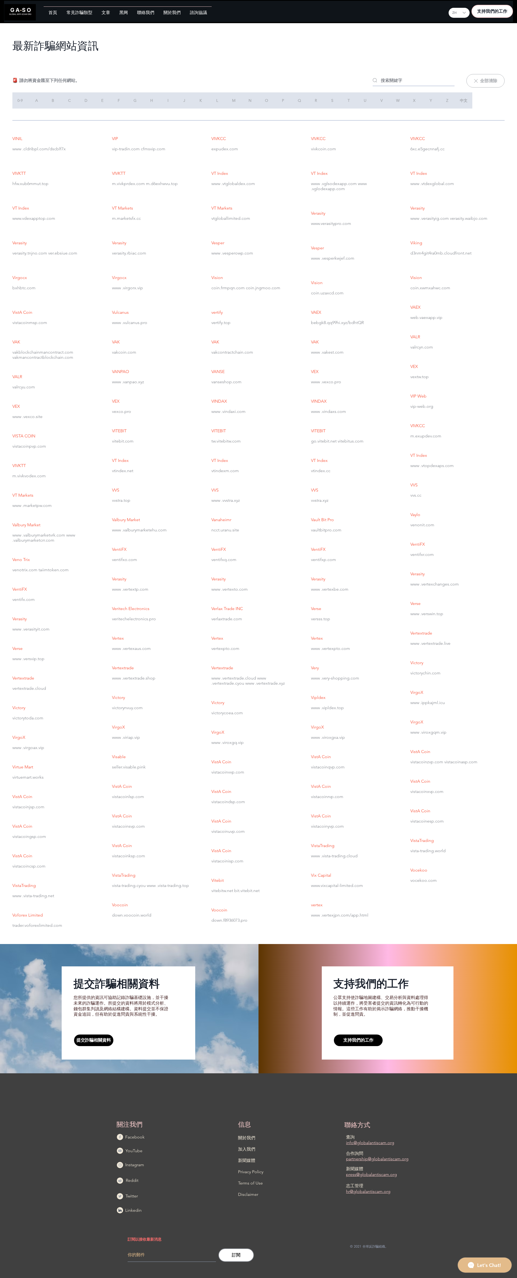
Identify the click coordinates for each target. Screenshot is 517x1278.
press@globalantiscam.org (371, 1174)
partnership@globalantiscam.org (377, 1158)
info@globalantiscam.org (370, 1142)
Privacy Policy (250, 1171)
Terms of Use (250, 1183)
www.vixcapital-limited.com (337, 885)
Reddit (132, 1180)
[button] (79, 10)
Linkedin (133, 1210)
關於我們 (246, 1137)
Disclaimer (248, 1194)
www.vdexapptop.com (33, 218)
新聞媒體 (246, 1160)
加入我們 (246, 1149)
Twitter (131, 1196)
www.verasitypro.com (331, 223)
